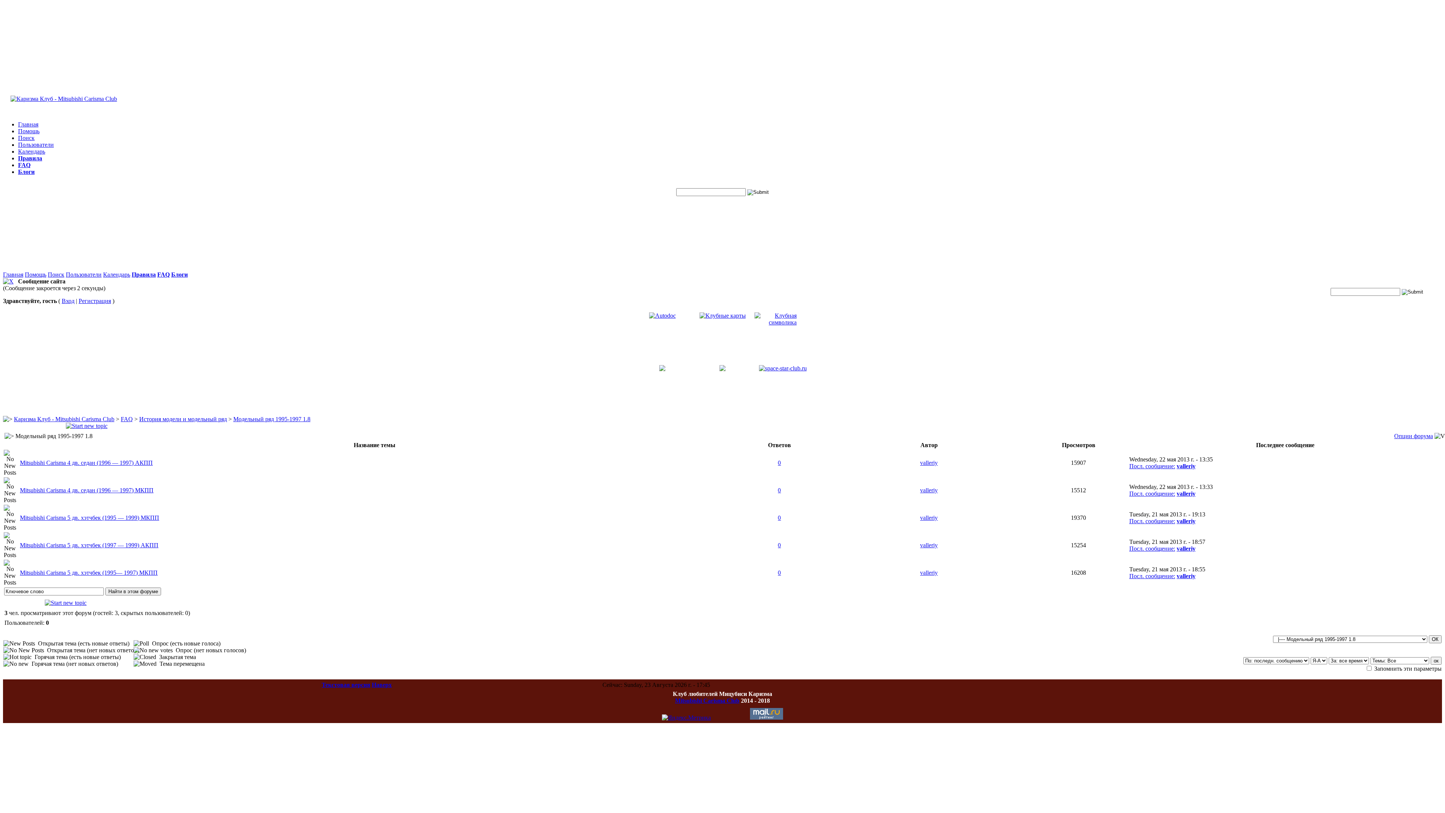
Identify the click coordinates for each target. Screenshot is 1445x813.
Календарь (31, 151)
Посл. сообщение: (1152, 466)
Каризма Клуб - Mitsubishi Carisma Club (64, 419)
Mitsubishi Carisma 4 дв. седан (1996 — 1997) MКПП (87, 490)
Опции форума (1413, 436)
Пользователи (36, 145)
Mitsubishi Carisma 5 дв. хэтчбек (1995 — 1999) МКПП (89, 518)
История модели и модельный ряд (183, 419)
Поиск (26, 138)
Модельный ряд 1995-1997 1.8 (271, 419)
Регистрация (95, 301)
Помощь (29, 131)
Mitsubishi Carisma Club (707, 700)
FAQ (127, 419)
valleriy (929, 463)
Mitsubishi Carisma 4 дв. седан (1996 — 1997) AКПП (86, 463)
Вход (68, 301)
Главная (28, 124)
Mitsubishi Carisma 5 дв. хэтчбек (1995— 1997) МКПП (89, 572)
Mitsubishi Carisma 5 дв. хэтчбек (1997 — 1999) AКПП (89, 545)
